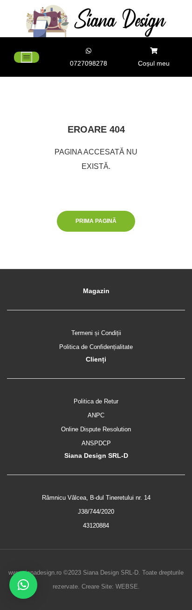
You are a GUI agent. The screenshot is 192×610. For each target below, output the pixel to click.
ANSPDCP (96, 443)
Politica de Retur (96, 401)
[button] (23, 585)
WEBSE (127, 586)
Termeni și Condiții (96, 332)
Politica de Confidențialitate (96, 346)
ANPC (96, 415)
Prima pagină (96, 221)
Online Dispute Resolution (96, 429)
